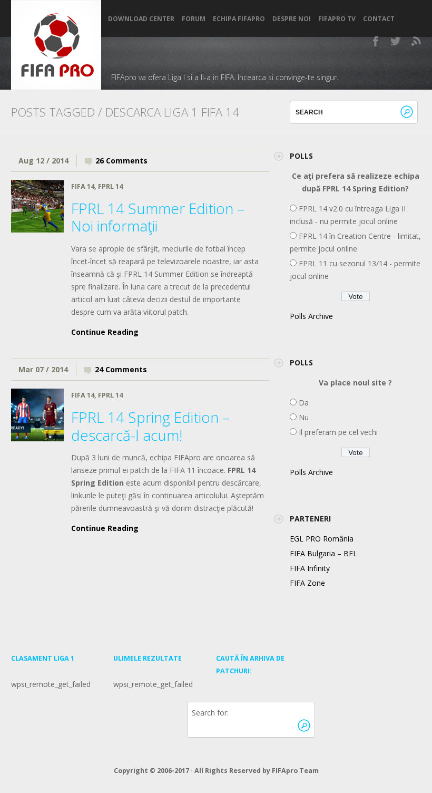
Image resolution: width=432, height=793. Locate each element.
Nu (303, 417)
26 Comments (121, 161)
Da (303, 403)
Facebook (376, 41)
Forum (193, 19)
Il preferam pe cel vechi (337, 432)
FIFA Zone (307, 583)
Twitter (396, 41)
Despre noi (291, 19)
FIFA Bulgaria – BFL (323, 553)
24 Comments (121, 369)
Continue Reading (105, 332)
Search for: (210, 713)
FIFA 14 (82, 186)
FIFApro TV (337, 19)
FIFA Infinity (310, 568)
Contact (379, 19)
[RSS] (416, 41)
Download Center (141, 19)
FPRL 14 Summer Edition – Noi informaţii (157, 217)
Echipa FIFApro (239, 19)
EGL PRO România (322, 539)
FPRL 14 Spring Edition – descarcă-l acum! (150, 426)
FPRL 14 (110, 186)
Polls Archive (311, 316)
